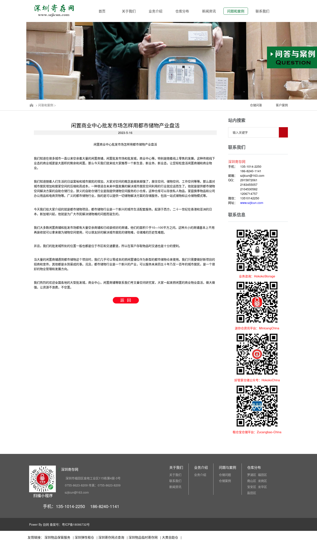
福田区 (262, 474)
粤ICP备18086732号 (76, 524)
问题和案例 (235, 11)
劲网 (46, 524)
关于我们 (129, 11)
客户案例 (282, 105)
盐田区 (251, 493)
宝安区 (251, 487)
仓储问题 (225, 474)
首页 (102, 11)
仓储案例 (225, 480)
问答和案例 (45, 105)
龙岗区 (262, 480)
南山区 (251, 480)
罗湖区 (251, 474)
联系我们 (262, 11)
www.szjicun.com (251, 202)
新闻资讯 (209, 11)
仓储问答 (256, 105)
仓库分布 (182, 11)
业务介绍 (155, 11)
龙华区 (262, 487)
